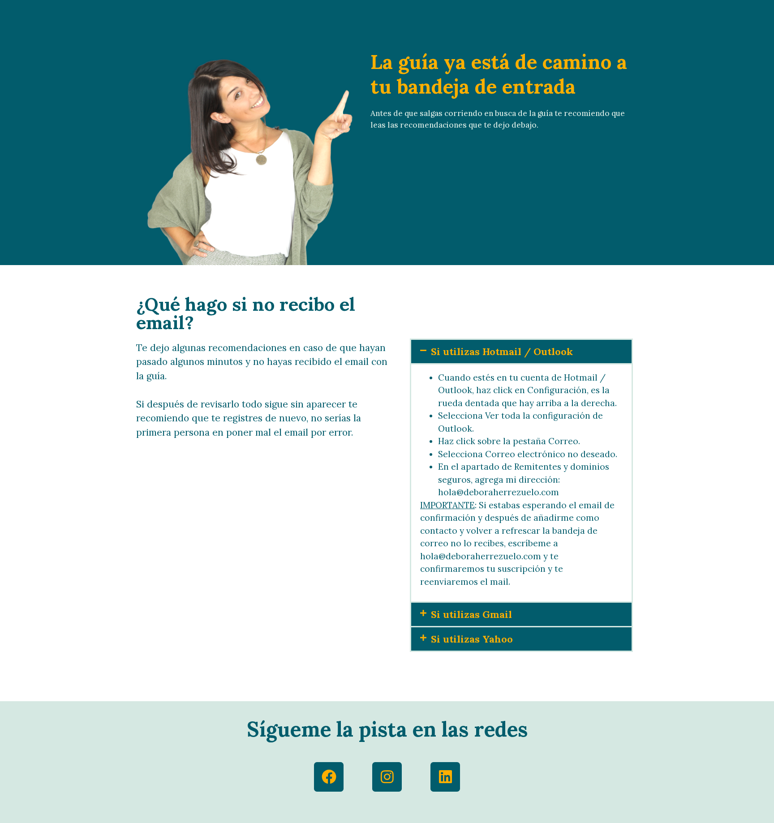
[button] (521, 351)
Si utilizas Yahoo (472, 639)
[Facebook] (329, 777)
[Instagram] (387, 777)
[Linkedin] (445, 777)
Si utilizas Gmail (471, 614)
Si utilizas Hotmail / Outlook (502, 351)
